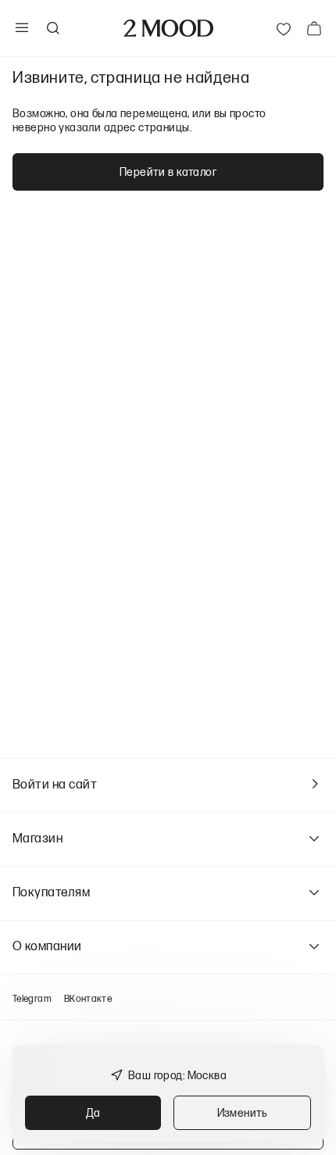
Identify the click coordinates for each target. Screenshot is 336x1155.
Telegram (32, 998)
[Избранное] (283, 28)
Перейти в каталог (168, 171)
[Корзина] (314, 28)
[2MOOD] (168, 29)
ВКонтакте (88, 998)
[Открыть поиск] (52, 28)
